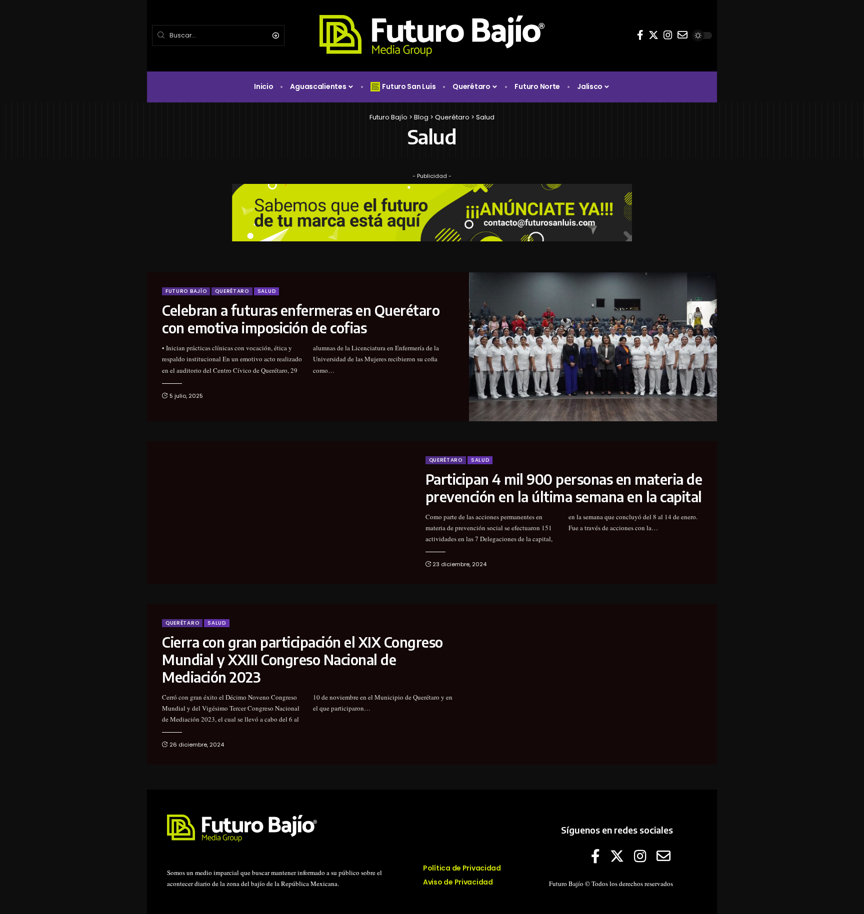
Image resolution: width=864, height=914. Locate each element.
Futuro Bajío (186, 291)
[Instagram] (668, 34)
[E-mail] (682, 35)
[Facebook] (640, 34)
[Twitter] (653, 34)
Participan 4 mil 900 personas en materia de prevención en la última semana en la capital (564, 487)
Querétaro (231, 291)
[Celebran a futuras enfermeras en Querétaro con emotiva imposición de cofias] (593, 346)
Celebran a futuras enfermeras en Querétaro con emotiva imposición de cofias (301, 318)
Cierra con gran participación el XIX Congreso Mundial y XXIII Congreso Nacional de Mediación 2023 (302, 659)
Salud (267, 291)
